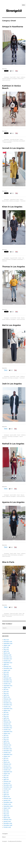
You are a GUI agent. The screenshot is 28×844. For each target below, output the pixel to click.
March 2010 (7, 796)
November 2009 (8, 802)
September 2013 (8, 731)
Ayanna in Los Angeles (13, 502)
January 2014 (7, 724)
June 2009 (6, 812)
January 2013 (7, 747)
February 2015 (7, 699)
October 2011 (7, 769)
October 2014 (7, 706)
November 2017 (8, 658)
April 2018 (6, 651)
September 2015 (8, 685)
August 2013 (7, 733)
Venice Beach (22, 140)
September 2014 (8, 708)
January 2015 (7, 701)
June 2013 (6, 737)
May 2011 (6, 777)
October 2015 (7, 683)
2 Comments (9, 616)
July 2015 (6, 689)
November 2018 (8, 641)
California (23, 77)
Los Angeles (14, 78)
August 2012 (7, 756)
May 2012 (6, 760)
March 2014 (7, 720)
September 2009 (8, 806)
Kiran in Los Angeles (12, 206)
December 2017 (8, 657)
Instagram (5, 833)
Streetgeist (6, 77)
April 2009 (6, 815)
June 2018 (6, 647)
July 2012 (6, 758)
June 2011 (6, 775)
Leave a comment (6, 80)
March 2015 (7, 697)
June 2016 (6, 672)
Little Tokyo (10, 377)
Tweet (5, 370)
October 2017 (7, 660)
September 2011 (8, 771)
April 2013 (6, 741)
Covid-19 (4, 78)
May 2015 (6, 693)
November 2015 (8, 681)
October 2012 (7, 752)
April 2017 (6, 664)
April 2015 (6, 695)
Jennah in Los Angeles (13, 148)
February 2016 (7, 678)
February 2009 (7, 819)
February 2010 (7, 798)
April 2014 (6, 718)
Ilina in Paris (8, 562)
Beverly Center (5, 200)
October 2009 (7, 804)
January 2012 (7, 766)
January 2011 (7, 783)
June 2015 (6, 691)
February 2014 (7, 722)
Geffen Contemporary (12, 554)
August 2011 (7, 773)
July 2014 (6, 712)
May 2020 (6, 639)
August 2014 (7, 710)
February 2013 (7, 745)
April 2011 (6, 779)
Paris (20, 614)
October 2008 (7, 827)
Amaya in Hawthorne (12, 26)
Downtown (8, 259)
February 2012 (7, 764)
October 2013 (7, 729)
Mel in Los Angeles (11, 325)
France (11, 614)
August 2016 (7, 670)
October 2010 (7, 789)
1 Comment (22, 200)
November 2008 (8, 825)
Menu (23, 5)
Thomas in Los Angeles (13, 266)
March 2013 (7, 743)
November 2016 (8, 668)
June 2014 (6, 714)
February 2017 (7, 666)
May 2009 (6, 813)
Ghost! (18, 77)
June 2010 (6, 791)
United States (20, 78)
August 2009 (7, 808)
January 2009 (7, 821)
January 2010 (7, 800)
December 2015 (8, 680)
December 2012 (8, 748)
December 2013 (8, 725)
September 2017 (8, 662)
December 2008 (8, 823)
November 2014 (8, 704)
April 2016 (6, 676)
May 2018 (6, 649)
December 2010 (8, 785)
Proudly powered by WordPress (15, 841)
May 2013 (6, 739)
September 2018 (8, 643)
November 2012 (8, 750)
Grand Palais (16, 614)
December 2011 (8, 768)
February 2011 (7, 781)
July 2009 (6, 810)
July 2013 (6, 735)
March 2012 (7, 762)
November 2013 (8, 727)
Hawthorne (8, 78)
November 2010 (8, 787)
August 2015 (7, 687)
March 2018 (7, 653)
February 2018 (7, 655)
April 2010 (6, 794)
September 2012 (8, 754)
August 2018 (7, 645)
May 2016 (6, 674)
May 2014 (6, 716)
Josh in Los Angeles (12, 383)
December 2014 (8, 702)
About (4, 837)
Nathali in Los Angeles (13, 444)
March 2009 (7, 817)
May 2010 (6, 792)
